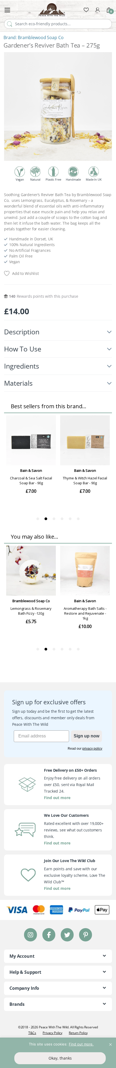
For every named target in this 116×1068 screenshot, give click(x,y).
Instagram (30, 934)
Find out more (57, 797)
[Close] (110, 1042)
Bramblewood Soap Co (40, 37)
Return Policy (78, 1033)
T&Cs (32, 1033)
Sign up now (86, 736)
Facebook (49, 934)
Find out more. (81, 1044)
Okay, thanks (60, 1058)
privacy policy (92, 748)
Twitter (67, 934)
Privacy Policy (52, 1033)
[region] (58, 1053)
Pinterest (85, 934)
